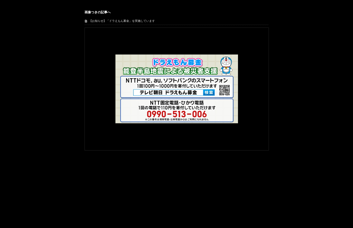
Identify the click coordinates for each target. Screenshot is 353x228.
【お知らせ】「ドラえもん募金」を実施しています (122, 20)
